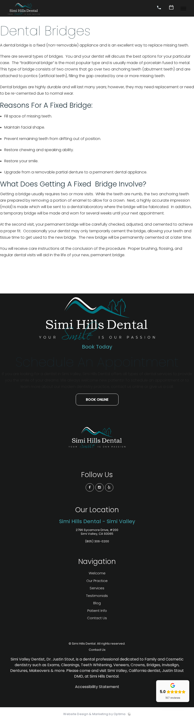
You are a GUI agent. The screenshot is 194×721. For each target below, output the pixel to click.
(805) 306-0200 (97, 541)
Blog (97, 602)
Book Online (97, 399)
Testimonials (97, 595)
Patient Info (97, 610)
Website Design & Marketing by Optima (94, 714)
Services (97, 588)
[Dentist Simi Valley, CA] (24, 15)
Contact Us (97, 617)
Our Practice (97, 580)
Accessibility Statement (97, 686)
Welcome (97, 573)
